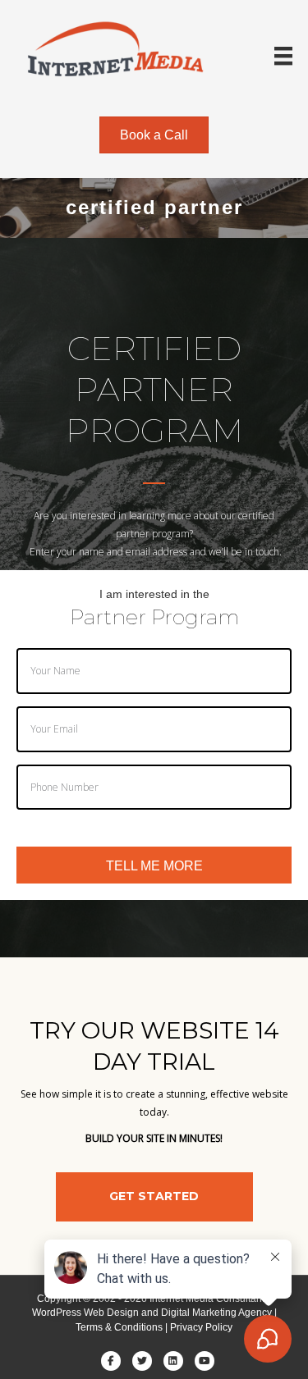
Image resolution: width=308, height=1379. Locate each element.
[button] (154, 1196)
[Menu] (283, 55)
